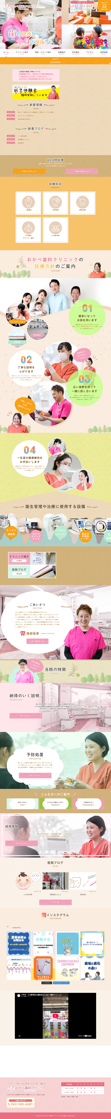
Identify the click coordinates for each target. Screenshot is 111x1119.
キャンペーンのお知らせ (26, 116)
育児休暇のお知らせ (24, 119)
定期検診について (24, 139)
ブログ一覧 (55, 902)
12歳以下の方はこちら (82, 171)
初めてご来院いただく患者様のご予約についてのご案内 (36, 112)
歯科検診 (21, 143)
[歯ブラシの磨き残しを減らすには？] (68, 968)
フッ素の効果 (22, 136)
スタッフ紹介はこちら (37, 641)
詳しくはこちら (26, 715)
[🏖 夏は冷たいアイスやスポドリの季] (92, 943)
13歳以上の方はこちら (29, 171)
